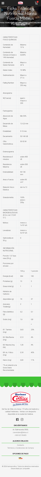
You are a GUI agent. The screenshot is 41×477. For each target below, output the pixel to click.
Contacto (20, 445)
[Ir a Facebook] (18, 419)
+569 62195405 (20, 435)
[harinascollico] (20, 3)
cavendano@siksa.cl (20, 432)
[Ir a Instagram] (23, 419)
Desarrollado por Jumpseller (20, 468)
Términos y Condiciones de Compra (20, 448)
